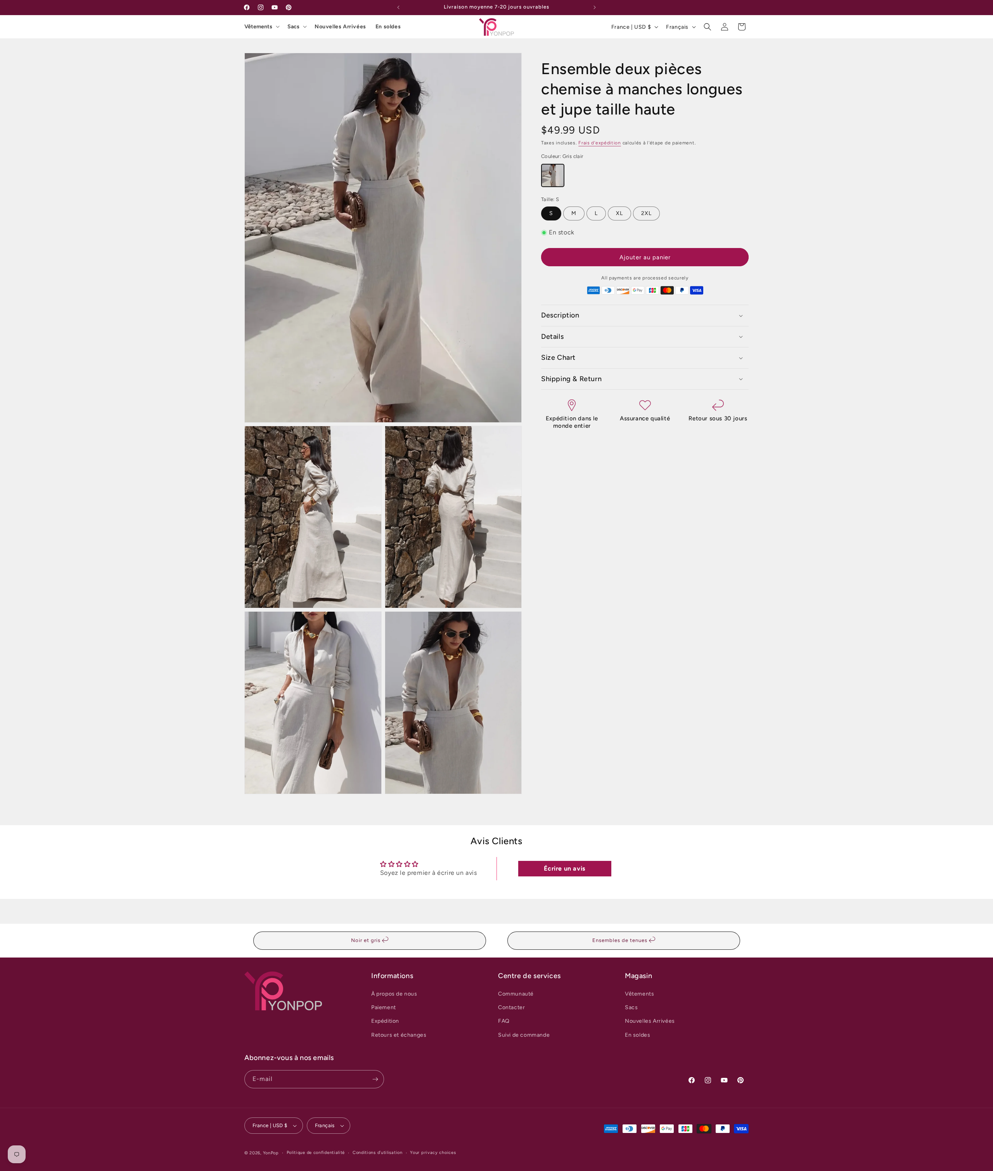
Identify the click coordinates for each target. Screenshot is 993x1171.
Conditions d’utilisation (378, 1152)
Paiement (383, 1007)
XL (619, 213)
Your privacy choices (433, 1152)
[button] (707, 26)
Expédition (385, 1021)
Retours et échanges (398, 1035)
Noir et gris (366, 940)
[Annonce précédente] (398, 7)
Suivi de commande (524, 1035)
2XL (646, 213)
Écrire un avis (564, 868)
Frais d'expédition (599, 143)
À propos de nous (394, 994)
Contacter (511, 1007)
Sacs (293, 26)
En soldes (388, 26)
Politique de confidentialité (316, 1152)
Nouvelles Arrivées (340, 26)
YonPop (271, 1152)
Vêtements (258, 26)
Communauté (516, 994)
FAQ (504, 1021)
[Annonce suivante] (594, 7)
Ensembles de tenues (620, 940)
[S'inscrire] (375, 1079)
